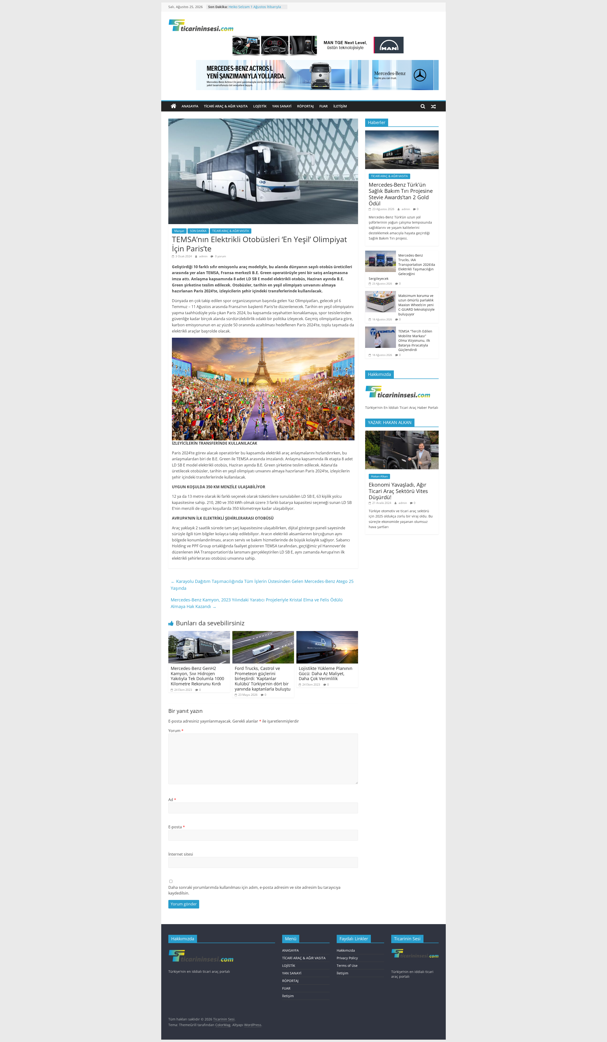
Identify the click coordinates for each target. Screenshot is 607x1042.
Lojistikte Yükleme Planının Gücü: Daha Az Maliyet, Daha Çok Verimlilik (325, 673)
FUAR (323, 106)
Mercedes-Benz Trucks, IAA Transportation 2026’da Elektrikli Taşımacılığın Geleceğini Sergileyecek (402, 267)
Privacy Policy (347, 958)
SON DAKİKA (198, 231)
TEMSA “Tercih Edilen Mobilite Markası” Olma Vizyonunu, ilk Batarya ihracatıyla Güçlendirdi (415, 340)
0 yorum (220, 256)
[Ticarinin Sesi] (173, 106)
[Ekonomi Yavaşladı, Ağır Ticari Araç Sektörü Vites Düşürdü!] (402, 433)
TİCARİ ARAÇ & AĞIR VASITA (226, 106)
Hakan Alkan (379, 476)
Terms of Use (347, 965)
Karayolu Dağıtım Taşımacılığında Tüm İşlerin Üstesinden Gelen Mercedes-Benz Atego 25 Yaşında (262, 584)
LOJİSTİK (260, 106)
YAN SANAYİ (281, 106)
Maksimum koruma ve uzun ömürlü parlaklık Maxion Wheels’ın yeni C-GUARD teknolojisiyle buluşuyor (416, 304)
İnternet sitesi (180, 854)
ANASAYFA (190, 106)
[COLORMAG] (397, 385)
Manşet (179, 231)
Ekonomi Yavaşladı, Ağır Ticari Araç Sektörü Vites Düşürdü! (398, 491)
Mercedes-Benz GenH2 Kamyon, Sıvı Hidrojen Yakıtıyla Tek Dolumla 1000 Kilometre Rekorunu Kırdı (197, 676)
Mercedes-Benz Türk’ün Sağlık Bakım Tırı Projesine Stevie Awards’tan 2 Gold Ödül (401, 194)
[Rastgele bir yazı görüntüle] (433, 106)
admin (203, 256)
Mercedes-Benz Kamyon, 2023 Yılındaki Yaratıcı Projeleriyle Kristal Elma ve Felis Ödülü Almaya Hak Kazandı (257, 603)
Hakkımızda (346, 950)
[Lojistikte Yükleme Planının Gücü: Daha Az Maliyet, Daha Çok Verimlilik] (327, 633)
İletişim (340, 106)
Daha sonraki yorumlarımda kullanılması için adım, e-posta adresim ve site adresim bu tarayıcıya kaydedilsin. (254, 890)
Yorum (176, 730)
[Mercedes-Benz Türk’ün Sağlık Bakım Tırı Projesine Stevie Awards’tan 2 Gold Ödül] (402, 133)
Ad (172, 799)
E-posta (176, 827)
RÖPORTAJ (305, 106)
